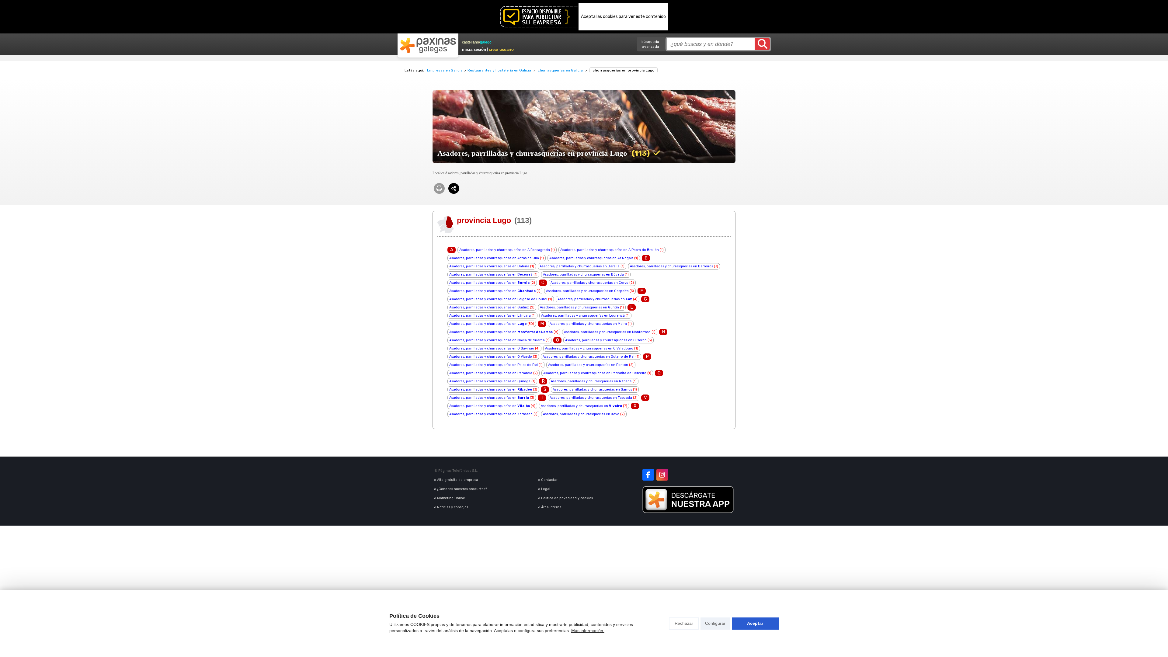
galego (486, 42)
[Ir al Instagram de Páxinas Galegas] (662, 475)
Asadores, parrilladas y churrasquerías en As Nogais (591, 258)
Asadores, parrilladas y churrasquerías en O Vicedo (490, 357)
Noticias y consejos (452, 507)
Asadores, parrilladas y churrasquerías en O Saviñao (491, 348)
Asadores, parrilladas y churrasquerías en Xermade (491, 414)
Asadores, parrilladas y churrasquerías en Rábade (591, 381)
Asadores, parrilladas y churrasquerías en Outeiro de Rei (588, 357)
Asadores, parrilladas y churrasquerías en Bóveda (583, 274)
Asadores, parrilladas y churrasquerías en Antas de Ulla (494, 258)
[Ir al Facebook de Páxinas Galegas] (648, 475)
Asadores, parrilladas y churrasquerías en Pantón (588, 365)
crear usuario (501, 49)
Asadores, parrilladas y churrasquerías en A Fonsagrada (504, 250)
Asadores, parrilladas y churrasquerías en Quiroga (489, 381)
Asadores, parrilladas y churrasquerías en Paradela (490, 373)
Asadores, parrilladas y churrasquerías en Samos (592, 389)
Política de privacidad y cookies (567, 498)
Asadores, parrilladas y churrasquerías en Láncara (490, 316)
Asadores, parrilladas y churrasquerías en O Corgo (606, 340)
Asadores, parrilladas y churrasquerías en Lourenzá (583, 316)
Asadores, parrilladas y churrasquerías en (489, 283)
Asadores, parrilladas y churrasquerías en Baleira (489, 266)
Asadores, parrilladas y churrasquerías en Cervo (589, 283)
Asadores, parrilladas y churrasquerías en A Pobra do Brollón (609, 250)
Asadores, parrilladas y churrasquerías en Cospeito (587, 291)
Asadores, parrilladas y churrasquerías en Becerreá (491, 274)
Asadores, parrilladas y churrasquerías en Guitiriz (489, 307)
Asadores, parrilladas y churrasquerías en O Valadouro (589, 348)
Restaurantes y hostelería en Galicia (499, 70)
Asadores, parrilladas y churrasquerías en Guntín (579, 307)
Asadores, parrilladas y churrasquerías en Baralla (580, 266)
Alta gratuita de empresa (457, 480)
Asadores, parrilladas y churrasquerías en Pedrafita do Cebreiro (594, 373)
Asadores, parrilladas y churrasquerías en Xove (581, 414)
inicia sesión (474, 49)
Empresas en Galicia (445, 70)
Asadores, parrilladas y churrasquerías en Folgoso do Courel (498, 299)
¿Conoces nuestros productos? (462, 489)
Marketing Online (451, 498)
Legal (545, 489)
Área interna (551, 507)
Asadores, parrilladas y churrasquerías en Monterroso (607, 332)
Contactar (549, 480)
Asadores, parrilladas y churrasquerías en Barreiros (671, 266)
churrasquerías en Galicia (560, 70)
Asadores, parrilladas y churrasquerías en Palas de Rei (493, 365)
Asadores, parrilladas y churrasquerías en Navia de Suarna (497, 340)
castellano (470, 42)
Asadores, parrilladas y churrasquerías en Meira (588, 324)
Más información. (587, 630)
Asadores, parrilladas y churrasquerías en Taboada (591, 398)
